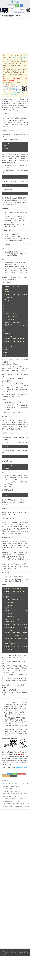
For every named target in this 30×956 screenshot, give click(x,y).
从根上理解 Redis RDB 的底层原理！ (12, 796)
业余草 (15, 1)
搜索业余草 (15, 952)
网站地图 (6, 952)
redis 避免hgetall (5, 776)
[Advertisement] (15, 36)
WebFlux (26, 952)
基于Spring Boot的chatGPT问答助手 (11, 786)
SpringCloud (20, 952)
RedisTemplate (13, 776)
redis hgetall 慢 (14, 774)
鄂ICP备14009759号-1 (22, 951)
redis (9, 774)
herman (6, 18)
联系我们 (10, 952)
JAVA (3, 18)
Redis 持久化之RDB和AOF (11, 15)
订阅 (21, 5)
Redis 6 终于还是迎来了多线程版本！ (12, 801)
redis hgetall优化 (22, 774)
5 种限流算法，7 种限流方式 (10, 789)
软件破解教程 (4, 954)
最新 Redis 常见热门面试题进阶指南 (11, 791)
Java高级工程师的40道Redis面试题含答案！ (13, 799)
